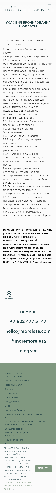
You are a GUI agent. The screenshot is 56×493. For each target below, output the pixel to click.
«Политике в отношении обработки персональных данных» (18, 486)
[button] (17, 434)
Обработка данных (14, 429)
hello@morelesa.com (28, 331)
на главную (9, 298)
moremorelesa (30, 341)
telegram (28, 351)
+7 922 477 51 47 (28, 322)
